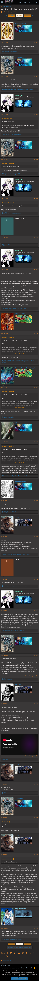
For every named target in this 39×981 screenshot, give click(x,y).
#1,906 (36, 238)
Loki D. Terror (19, 314)
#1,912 (36, 537)
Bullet (16, 517)
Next (27, 15)
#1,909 (36, 387)
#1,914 (36, 611)
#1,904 (36, 159)
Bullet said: (5, 822)
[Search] (36, 2)
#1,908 (36, 333)
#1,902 (36, 76)
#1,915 (36, 655)
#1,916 (36, 704)
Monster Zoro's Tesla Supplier (25, 368)
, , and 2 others (16, 554)
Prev (11, 15)
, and (10, 512)
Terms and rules (14, 968)
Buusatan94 (19, 57)
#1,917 (36, 784)
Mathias (17, 685)
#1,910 (36, 442)
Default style (6, 965)
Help (31, 968)
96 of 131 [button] (19, 15)
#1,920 (36, 928)
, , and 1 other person (18, 90)
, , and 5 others (15, 308)
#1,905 (36, 199)
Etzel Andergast (20, 23)
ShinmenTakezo (20, 481)
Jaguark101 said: (7, 163)
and (10, 51)
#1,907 (36, 270)
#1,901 (36, 42)
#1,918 (36, 818)
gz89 (16, 423)
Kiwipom (4, 12)
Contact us (4, 968)
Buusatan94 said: (7, 119)
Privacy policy (24, 968)
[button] (2, 2)
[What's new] (32, 2)
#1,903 (36, 114)
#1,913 (36, 579)
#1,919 (36, 855)
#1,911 (36, 501)
